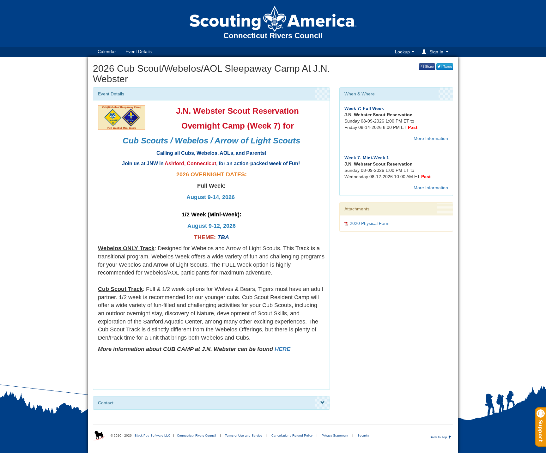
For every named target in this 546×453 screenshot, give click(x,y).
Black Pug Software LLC (152, 435)
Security (363, 435)
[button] (436, 52)
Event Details (138, 51)
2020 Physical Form (370, 223)
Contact (105, 402)
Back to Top (439, 437)
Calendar (107, 51)
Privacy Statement (335, 435)
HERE (282, 349)
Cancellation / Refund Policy (291, 435)
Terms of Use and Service (243, 435)
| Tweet (446, 66)
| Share (428, 66)
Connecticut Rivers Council (196, 435)
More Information (431, 138)
